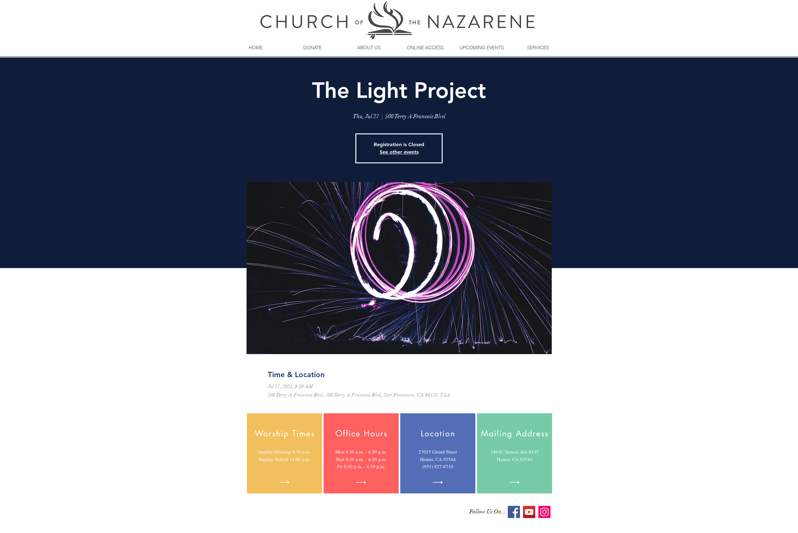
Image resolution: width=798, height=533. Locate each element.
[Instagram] (544, 512)
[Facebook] (514, 512)
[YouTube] (529, 512)
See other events (399, 152)
